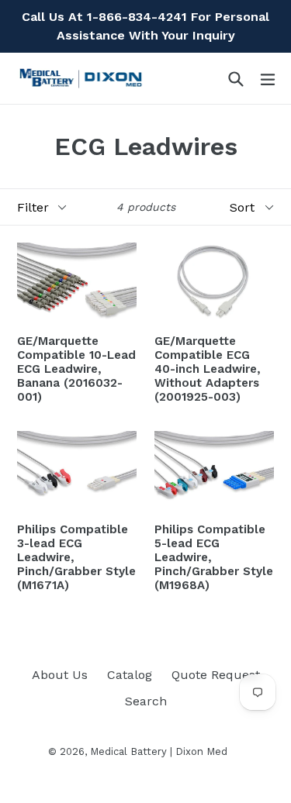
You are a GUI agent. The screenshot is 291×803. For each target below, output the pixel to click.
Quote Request (215, 674)
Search (146, 701)
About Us (60, 674)
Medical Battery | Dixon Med (158, 751)
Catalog (129, 674)
